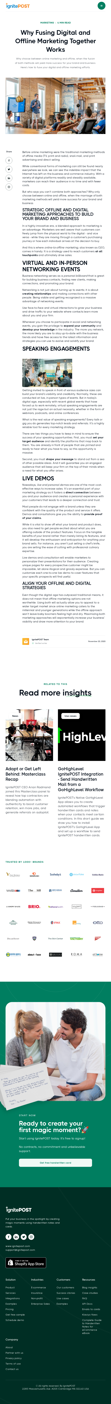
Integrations (13, 1298)
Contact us (12, 1369)
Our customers (65, 1287)
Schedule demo (15, 1320)
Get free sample (15, 1314)
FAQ (84, 1298)
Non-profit (37, 1298)
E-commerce (38, 1287)
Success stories (66, 1293)
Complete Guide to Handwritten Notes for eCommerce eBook (92, 1326)
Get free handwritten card (55, 1162)
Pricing (10, 1309)
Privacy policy (14, 1358)
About (9, 1347)
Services (11, 1293)
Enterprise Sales (40, 1303)
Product (10, 1287)
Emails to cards (91, 1309)
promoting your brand (59, 283)
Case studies (90, 1293)
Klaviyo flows (90, 1314)
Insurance (37, 1293)
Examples (11, 1303)
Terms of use (13, 1363)
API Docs (87, 1303)
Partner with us (14, 1352)
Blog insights (89, 1287)
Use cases (63, 1298)
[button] (101, 6)
